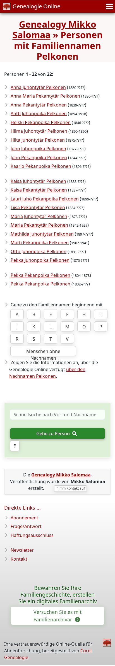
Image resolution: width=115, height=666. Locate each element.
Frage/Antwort (26, 526)
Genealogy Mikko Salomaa (54, 29)
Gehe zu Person (53, 433)
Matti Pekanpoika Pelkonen (40, 242)
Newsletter (22, 550)
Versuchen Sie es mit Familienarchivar (57, 616)
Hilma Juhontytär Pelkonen (39, 131)
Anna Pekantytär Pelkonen (39, 105)
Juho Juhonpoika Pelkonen (38, 149)
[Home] (107, 643)
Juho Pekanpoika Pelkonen (39, 157)
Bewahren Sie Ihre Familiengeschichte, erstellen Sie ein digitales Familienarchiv (57, 594)
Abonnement (24, 518)
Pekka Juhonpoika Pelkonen (40, 260)
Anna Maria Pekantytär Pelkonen (45, 96)
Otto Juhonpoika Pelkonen (38, 251)
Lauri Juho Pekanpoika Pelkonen (45, 199)
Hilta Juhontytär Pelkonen (38, 140)
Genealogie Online (36, 6)
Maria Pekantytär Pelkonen (39, 225)
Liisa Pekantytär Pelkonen (38, 207)
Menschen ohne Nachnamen (43, 352)
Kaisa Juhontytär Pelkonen (38, 181)
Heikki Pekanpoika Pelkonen (41, 122)
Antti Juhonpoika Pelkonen (39, 113)
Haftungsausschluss (32, 535)
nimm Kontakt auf (70, 488)
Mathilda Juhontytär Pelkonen (42, 234)
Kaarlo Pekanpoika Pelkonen (41, 166)
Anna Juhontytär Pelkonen (38, 87)
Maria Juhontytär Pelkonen (39, 216)
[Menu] (108, 6)
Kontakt (19, 559)
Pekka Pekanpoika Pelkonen (40, 275)
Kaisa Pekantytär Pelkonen (39, 190)
